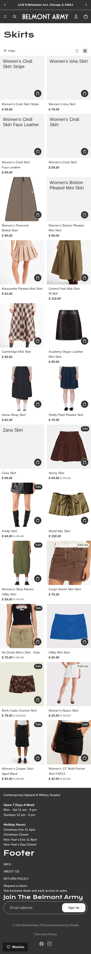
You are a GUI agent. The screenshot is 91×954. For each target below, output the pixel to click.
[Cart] (86, 16)
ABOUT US (11, 871)
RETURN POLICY (16, 878)
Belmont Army (30, 925)
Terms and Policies (45, 934)
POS (42, 925)
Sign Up (73, 907)
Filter (11, 51)
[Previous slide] (5, 5)
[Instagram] (49, 943)
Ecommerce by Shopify (65, 925)
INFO (7, 864)
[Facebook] (41, 943)
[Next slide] (86, 5)
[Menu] (5, 16)
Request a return (15, 885)
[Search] (14, 16)
